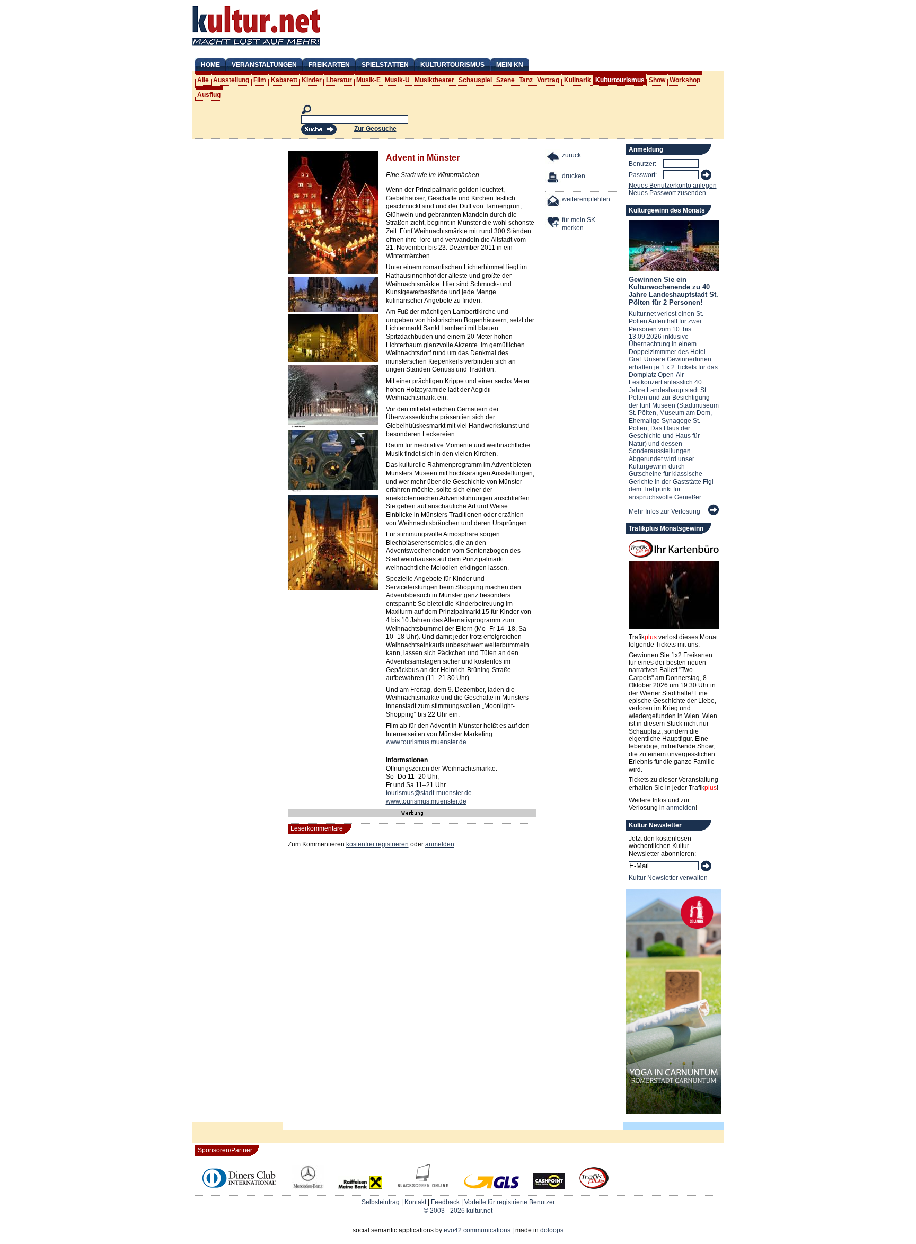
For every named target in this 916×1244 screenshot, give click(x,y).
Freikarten (329, 64)
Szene (505, 80)
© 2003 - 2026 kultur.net (458, 1210)
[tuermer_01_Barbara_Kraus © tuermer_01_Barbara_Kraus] (333, 489)
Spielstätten (385, 64)
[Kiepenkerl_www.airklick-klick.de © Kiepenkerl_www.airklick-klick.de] (333, 272)
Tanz (526, 80)
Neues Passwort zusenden (667, 193)
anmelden (439, 844)
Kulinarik (577, 80)
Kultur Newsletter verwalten (668, 877)
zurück (571, 155)
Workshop (685, 80)
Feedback (445, 1202)
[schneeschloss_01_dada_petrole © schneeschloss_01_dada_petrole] (333, 426)
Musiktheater (434, 80)
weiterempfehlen (586, 199)
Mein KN (509, 64)
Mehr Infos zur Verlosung (664, 511)
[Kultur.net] (256, 46)
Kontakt (415, 1202)
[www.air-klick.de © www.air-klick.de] (333, 588)
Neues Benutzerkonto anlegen (673, 185)
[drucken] (553, 179)
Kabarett (284, 80)
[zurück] (553, 158)
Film (259, 80)
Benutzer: (642, 163)
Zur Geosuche (375, 129)
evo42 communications (477, 1230)
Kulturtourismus (452, 64)
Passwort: (643, 175)
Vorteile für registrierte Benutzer (509, 1202)
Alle (203, 80)
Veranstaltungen (264, 64)
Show (657, 80)
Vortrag (548, 80)
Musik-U (397, 80)
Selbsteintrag (381, 1202)
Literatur (339, 80)
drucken (573, 176)
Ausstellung (231, 80)
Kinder (312, 80)
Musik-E (368, 80)
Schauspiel (475, 80)
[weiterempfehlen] (553, 202)
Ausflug (209, 95)
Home (210, 64)
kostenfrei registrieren (377, 844)
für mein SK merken (578, 224)
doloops (551, 1230)
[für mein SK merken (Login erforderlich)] (553, 223)
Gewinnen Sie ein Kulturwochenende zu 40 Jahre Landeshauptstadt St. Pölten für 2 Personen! (673, 291)
